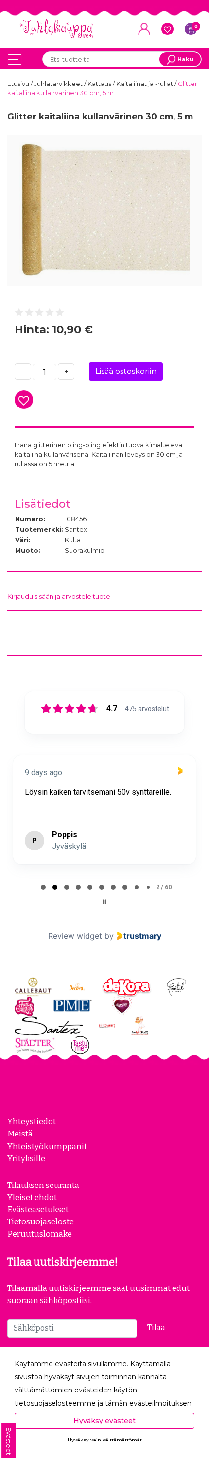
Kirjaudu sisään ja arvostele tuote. (59, 596)
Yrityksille (26, 1170)
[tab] (43, 899)
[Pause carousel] (104, 913)
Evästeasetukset (38, 1221)
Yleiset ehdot (32, 1209)
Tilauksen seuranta (43, 1197)
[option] (104, 210)
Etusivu (19, 83)
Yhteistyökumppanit (47, 1158)
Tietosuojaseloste (40, 1233)
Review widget (75, 947)
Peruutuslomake (39, 1245)
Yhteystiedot (31, 1133)
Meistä (20, 1145)
